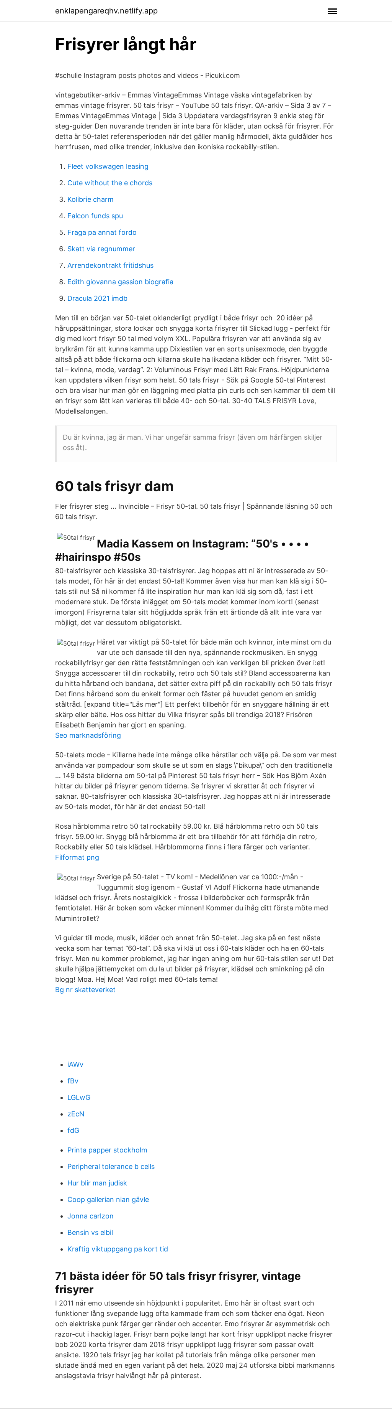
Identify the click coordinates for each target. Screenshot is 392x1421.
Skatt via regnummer (101, 249)
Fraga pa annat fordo (102, 232)
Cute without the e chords (109, 183)
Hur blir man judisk (97, 1183)
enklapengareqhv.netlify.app (106, 11)
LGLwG (78, 1097)
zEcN (76, 1114)
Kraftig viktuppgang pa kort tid (117, 1249)
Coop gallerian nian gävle (108, 1199)
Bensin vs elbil (90, 1232)
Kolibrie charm (90, 199)
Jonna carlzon (90, 1216)
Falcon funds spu (95, 216)
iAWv (75, 1064)
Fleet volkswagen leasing (108, 166)
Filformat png (77, 857)
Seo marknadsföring (88, 735)
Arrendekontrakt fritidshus (110, 265)
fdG (73, 1130)
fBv (72, 1081)
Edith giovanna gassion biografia (120, 282)
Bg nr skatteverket (85, 990)
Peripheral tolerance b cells (111, 1166)
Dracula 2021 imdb (97, 298)
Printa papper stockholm (107, 1150)
